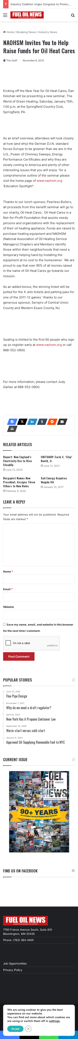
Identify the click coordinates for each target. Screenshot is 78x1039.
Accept (15, 1028)
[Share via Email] (61, 422)
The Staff (11, 60)
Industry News (47, 32)
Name (8, 571)
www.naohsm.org (49, 181)
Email (8, 589)
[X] (21, 422)
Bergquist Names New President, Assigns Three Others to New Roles (19, 482)
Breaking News (26, 32)
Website (8, 607)
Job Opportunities (15, 963)
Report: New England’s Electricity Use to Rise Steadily (17, 461)
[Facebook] (11, 422)
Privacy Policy (12, 970)
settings (54, 1021)
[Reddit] (51, 422)
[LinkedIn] (31, 422)
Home (10, 32)
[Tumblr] (41, 422)
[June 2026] (39, 812)
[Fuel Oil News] (27, 15)
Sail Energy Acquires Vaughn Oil (54, 480)
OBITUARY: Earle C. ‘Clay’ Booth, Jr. (56, 459)
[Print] (11, 429)
